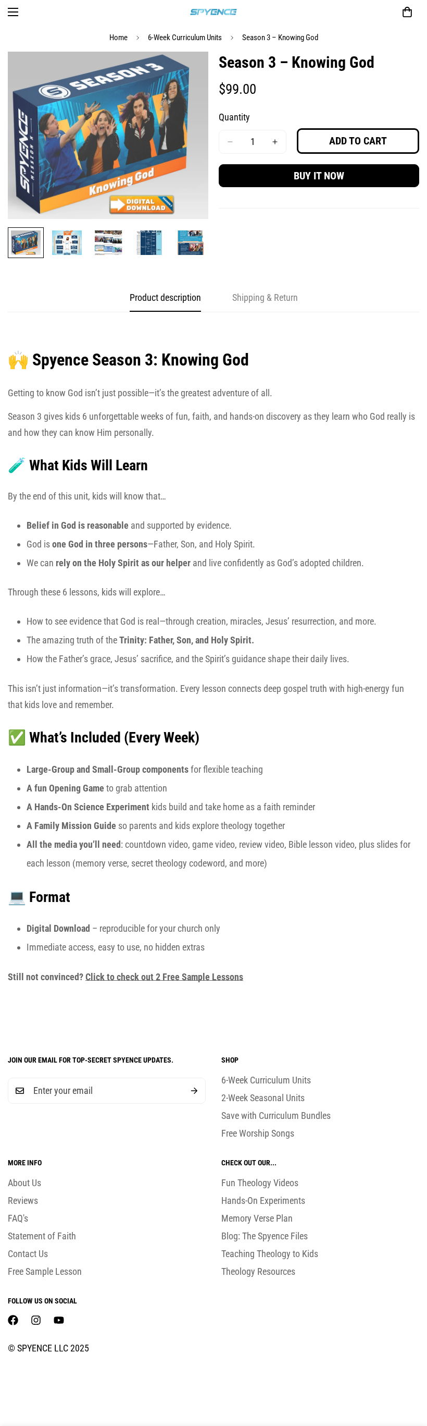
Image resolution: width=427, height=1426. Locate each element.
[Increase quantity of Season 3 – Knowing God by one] (275, 141)
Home (118, 37)
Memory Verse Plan (257, 1218)
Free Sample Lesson (45, 1271)
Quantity (234, 117)
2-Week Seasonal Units (263, 1097)
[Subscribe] (194, 1091)
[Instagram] (36, 1320)
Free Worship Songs (257, 1133)
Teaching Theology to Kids (269, 1253)
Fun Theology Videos (259, 1182)
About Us (24, 1182)
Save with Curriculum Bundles (276, 1115)
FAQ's (18, 1218)
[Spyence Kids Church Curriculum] (213, 12)
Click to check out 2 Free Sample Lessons (164, 976)
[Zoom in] (186, 74)
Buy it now (319, 175)
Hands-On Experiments (263, 1200)
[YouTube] (59, 1320)
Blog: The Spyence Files (264, 1235)
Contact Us (28, 1253)
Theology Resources (258, 1271)
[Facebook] (13, 1320)
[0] (407, 12)
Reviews (23, 1200)
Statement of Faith (42, 1235)
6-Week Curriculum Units (185, 37)
